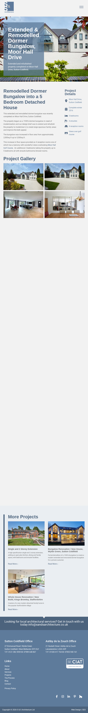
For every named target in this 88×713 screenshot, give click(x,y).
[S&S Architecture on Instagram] (63, 696)
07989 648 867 (30, 652)
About (7, 669)
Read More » (13, 564)
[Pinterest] (75, 696)
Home (7, 666)
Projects (8, 675)
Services (8, 672)
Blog (6, 681)
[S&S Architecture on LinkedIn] (69, 696)
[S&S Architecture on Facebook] (57, 696)
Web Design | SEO (78, 710)
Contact (8, 684)
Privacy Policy (10, 688)
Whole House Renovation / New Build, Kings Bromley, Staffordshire (25, 598)
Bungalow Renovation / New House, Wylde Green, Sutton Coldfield (65, 550)
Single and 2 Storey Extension (23, 549)
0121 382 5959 (14, 652)
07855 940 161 (71, 652)
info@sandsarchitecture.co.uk (48, 624)
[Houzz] (81, 696)
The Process (10, 678)
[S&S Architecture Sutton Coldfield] (9, 7)
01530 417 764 (56, 652)
